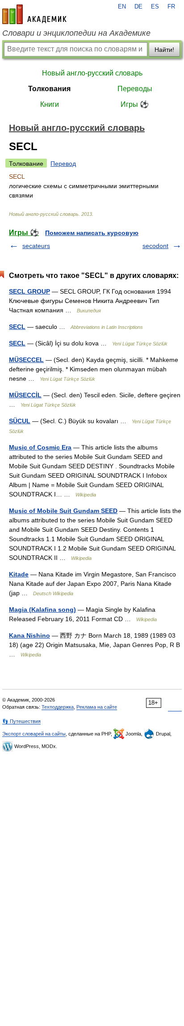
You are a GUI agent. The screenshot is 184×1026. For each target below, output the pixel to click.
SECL (17, 326)
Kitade (19, 574)
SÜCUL (19, 421)
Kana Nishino (29, 635)
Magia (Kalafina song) (42, 609)
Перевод (63, 163)
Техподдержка (58, 707)
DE (138, 7)
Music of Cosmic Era (40, 447)
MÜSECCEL (26, 359)
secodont (155, 245)
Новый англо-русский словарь (92, 73)
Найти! (164, 49)
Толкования (49, 89)
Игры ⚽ (135, 104)
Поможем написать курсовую (91, 232)
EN (122, 7)
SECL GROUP (29, 291)
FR (171, 7)
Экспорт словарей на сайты (34, 733)
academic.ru (34, 14)
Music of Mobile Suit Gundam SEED (63, 510)
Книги (49, 104)
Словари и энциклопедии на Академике (76, 33)
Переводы (134, 89)
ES (155, 7)
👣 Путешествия (21, 721)
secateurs (36, 245)
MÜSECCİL (25, 395)
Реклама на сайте (96, 707)
